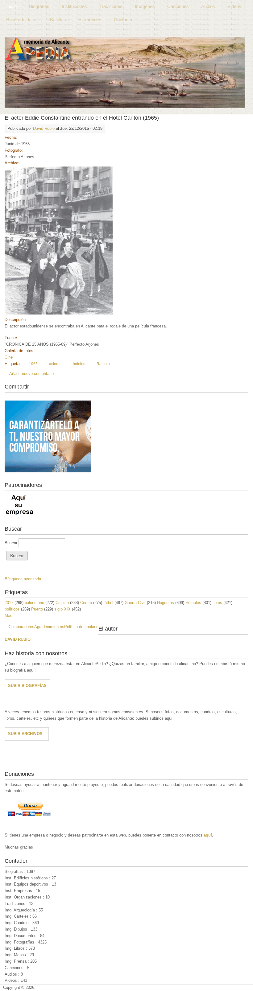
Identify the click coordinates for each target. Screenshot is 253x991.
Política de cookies (81, 626)
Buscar (12, 543)
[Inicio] (125, 72)
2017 (9, 602)
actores (55, 364)
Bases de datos (22, 19)
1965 (33, 364)
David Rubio (44, 128)
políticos (12, 609)
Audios (208, 6)
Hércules (193, 602)
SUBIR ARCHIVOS (25, 733)
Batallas (58, 19)
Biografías (39, 6)
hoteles (79, 364)
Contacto (123, 19)
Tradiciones (110, 6)
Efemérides (90, 19)
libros (217, 602)
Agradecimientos (49, 626)
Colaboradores (21, 626)
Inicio (11, 6)
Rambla (103, 364)
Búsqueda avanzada (23, 579)
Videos (234, 6)
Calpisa (62, 602)
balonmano (34, 602)
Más (8, 615)
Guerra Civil (135, 602)
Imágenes (145, 6)
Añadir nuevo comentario (31, 373)
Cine (9, 357)
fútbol (108, 602)
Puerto (37, 609)
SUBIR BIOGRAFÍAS (27, 685)
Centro (86, 602)
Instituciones (74, 6)
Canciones (178, 6)
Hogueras (165, 602)
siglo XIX (62, 609)
